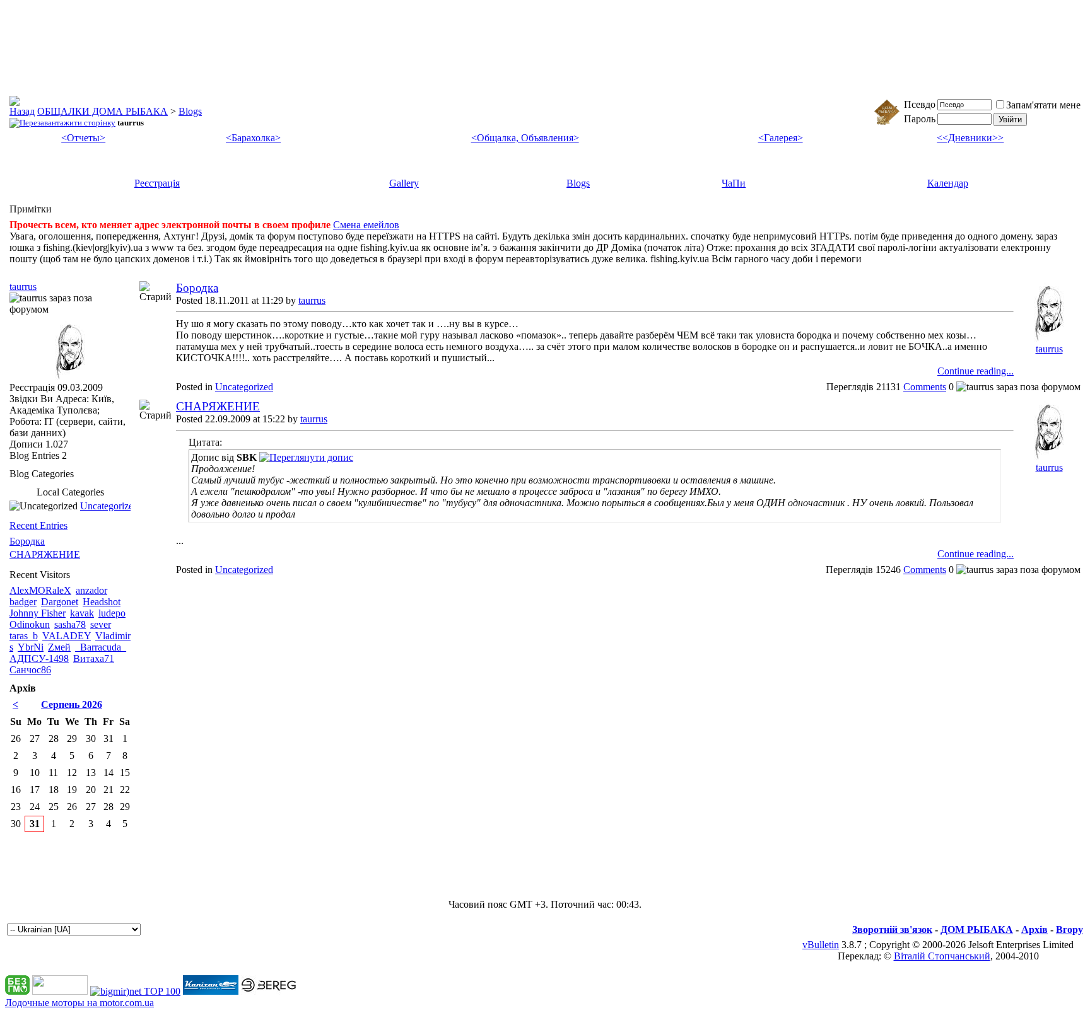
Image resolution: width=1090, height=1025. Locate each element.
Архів (1034, 929)
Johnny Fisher (37, 613)
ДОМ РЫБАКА (977, 929)
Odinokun (29, 624)
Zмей (59, 647)
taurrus (311, 300)
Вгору (1069, 929)
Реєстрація (157, 183)
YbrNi (31, 647)
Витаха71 (93, 658)
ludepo (112, 613)
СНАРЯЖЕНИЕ (218, 406)
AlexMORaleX (40, 590)
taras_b (23, 635)
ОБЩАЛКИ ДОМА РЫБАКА (102, 111)
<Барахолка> (253, 137)
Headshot (101, 601)
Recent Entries (38, 525)
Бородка (197, 287)
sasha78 (70, 624)
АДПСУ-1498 (39, 658)
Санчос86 (30, 669)
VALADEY (66, 635)
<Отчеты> (83, 137)
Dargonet (59, 601)
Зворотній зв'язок (892, 929)
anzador (91, 590)
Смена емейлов (366, 224)
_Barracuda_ (100, 647)
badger (23, 601)
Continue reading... (975, 371)
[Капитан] (210, 991)
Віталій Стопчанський (942, 956)
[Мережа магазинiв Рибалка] (268, 991)
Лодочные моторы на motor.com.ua (79, 1002)
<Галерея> (780, 137)
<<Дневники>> (970, 137)
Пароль (919, 118)
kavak (82, 613)
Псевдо (919, 104)
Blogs (190, 111)
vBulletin (820, 944)
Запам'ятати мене (1043, 105)
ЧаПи (734, 183)
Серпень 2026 (71, 704)
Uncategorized (244, 386)
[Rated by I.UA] (60, 991)
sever (100, 624)
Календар (947, 183)
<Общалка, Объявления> (525, 137)
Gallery (404, 183)
